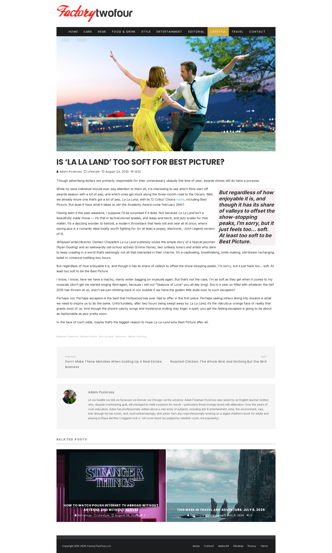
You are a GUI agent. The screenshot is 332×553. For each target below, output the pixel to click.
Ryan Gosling (138, 336)
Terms (264, 546)
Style (146, 32)
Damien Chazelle (68, 336)
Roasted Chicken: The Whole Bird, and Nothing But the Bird (218, 359)
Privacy (252, 546)
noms (180, 199)
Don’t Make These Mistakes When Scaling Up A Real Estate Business (113, 362)
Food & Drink (124, 32)
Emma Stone (89, 336)
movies (121, 336)
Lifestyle (218, 32)
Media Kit (223, 546)
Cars (88, 32)
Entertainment (169, 32)
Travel (237, 32)
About (196, 546)
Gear (102, 32)
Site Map (238, 546)
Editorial (196, 32)
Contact (257, 32)
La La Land (107, 336)
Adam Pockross (70, 172)
